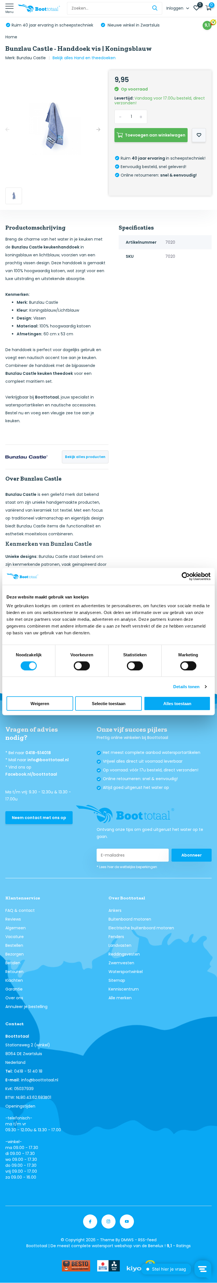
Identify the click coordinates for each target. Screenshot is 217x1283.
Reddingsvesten (124, 954)
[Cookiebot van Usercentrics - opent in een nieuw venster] (186, 576)
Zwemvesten (121, 963)
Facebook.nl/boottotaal (31, 774)
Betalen (12, 963)
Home (11, 37)
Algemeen (15, 928)
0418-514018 (38, 753)
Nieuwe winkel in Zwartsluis (133, 25)
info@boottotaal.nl (48, 760)
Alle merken (120, 998)
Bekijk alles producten (85, 456)
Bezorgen (14, 954)
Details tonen (186, 686)
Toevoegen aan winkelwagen (155, 135)
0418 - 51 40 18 (28, 1071)
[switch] (82, 665)
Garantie (14, 989)
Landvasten (119, 945)
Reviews (13, 919)
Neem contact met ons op (39, 817)
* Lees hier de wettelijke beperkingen (127, 866)
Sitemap (116, 980)
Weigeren (40, 703)
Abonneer (191, 855)
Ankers (114, 910)
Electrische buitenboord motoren (141, 928)
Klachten (14, 980)
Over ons (14, 998)
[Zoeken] (155, 8)
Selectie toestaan (108, 703)
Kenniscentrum (123, 989)
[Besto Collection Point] (76, 1265)
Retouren (14, 971)
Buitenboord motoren (129, 919)
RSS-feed (147, 1240)
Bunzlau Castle (31, 58)
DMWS (127, 1240)
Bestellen (14, 945)
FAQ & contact (20, 910)
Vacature (14, 936)
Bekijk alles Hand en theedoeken (84, 58)
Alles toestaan (177, 703)
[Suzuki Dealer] (108, 1265)
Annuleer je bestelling (26, 1006)
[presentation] (7, 130)
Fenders (116, 936)
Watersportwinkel (125, 971)
